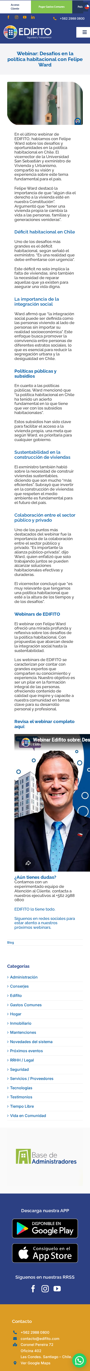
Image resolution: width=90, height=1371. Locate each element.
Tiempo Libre (22, 1106)
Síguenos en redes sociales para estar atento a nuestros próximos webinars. (44, 923)
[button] (79, 1360)
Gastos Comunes (26, 1004)
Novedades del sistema (31, 1041)
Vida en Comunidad (28, 1115)
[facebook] (8, 17)
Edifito (16, 995)
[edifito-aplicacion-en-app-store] (45, 1245)
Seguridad (19, 1069)
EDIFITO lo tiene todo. (34, 909)
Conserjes (19, 986)
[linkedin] (33, 17)
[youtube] (24, 17)
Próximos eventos (26, 1050)
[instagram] (16, 17)
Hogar (15, 1014)
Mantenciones (23, 1032)
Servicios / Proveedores (32, 1078)
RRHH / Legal (22, 1060)
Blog (10, 942)
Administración (24, 977)
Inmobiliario (20, 1023)
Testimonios (21, 1097)
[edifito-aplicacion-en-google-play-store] (45, 1220)
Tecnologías (21, 1087)
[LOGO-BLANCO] (28, 27)
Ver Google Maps (35, 1363)
